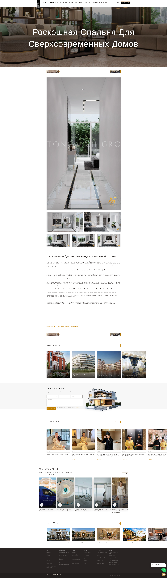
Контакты (48, 558)
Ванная (85, 560)
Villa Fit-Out (74, 552)
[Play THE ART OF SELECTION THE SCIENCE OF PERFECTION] (83, 493)
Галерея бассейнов (100, 563)
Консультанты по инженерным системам (76, 559)
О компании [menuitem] (95, 2)
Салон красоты (62, 562)
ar (118, 2)
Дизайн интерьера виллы (64, 552)
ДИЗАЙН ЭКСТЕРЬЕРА (63, 555)
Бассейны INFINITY (100, 560)
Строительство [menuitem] (78, 2)
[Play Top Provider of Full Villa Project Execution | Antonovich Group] (65, 493)
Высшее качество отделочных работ (112, 555)
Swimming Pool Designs (101, 557)
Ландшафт (99, 550)
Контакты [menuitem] (105, 2)
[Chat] (164, 574)
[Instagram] (110, 575)
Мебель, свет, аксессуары (114, 558)
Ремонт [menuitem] (72, 2)
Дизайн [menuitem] (62, 2)
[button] (115, 345)
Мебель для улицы (87, 554)
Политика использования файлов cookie (51, 567)
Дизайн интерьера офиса (64, 564)
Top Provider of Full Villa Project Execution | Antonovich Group (64, 510)
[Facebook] (112, 575)
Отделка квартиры (75, 554)
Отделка (73, 550)
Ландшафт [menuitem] (85, 2)
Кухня (85, 563)
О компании (49, 552)
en (117, 2)
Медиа (48, 557)
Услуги (110, 550)
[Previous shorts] (123, 474)
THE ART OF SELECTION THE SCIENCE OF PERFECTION (81, 510)
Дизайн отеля (61, 557)
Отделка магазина (75, 557)
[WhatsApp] (164, 570)
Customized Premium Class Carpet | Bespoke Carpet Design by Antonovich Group (120, 511)
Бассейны (98, 555)
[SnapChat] (115, 575)
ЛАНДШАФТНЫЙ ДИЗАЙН (102, 552)
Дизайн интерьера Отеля (114, 564)
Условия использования (51, 565)
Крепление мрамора (75, 565)
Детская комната (87, 558)
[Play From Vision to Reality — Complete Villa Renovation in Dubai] (47, 493)
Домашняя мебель (87, 552)
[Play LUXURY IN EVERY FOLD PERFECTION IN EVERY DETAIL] (102, 493)
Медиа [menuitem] (100, 2)
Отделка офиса (74, 555)
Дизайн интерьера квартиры (64, 554)
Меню (48, 550)
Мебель (85, 550)
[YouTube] (107, 575)
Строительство (49, 554)
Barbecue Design (75, 561)
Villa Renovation (62, 561)
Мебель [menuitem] (90, 2)
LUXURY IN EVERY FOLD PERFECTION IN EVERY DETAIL (102, 510)
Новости (48, 555)
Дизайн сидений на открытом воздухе (75, 563)
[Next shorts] (126, 474)
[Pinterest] (120, 575)
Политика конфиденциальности (51, 561)
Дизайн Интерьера (62, 550)
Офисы (85, 557)
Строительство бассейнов (102, 558)
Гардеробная (86, 555)
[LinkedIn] (117, 575)
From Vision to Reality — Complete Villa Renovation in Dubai (46, 510)
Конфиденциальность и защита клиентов (51, 563)
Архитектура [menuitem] (67, 2)
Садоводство (99, 554)
